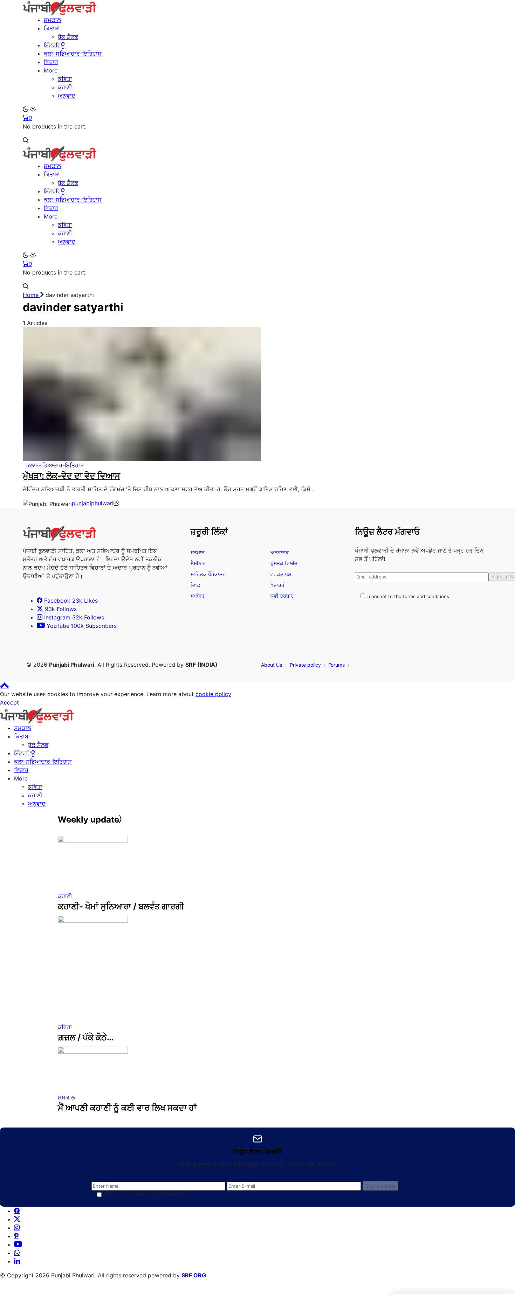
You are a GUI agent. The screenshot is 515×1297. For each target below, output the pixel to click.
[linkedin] (17, 1261)
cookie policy (213, 694)
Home (31, 294)
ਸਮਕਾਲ (22, 727)
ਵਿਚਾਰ (21, 770)
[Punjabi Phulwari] (257, 8)
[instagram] (17, 1227)
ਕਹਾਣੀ (35, 795)
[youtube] (18, 1244)
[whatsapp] (17, 1252)
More (21, 778)
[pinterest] (16, 1236)
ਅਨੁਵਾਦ (37, 803)
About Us (271, 665)
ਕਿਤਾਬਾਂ (22, 736)
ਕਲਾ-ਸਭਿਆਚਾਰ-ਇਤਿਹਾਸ (43, 761)
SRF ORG (193, 1275)
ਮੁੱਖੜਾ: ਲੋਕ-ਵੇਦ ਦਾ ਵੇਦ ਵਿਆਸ (71, 476)
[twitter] (17, 1219)
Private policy (305, 665)
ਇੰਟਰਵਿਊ (24, 753)
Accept (9, 702)
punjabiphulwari (93, 503)
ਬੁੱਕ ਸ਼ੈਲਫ (38, 744)
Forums (336, 665)
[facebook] (17, 1210)
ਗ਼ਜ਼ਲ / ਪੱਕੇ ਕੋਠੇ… (86, 1037)
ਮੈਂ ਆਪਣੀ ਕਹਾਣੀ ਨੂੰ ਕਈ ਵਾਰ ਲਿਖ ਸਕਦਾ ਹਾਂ (127, 1108)
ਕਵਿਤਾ (35, 786)
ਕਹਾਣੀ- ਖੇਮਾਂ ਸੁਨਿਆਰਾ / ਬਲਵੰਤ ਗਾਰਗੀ (121, 906)
